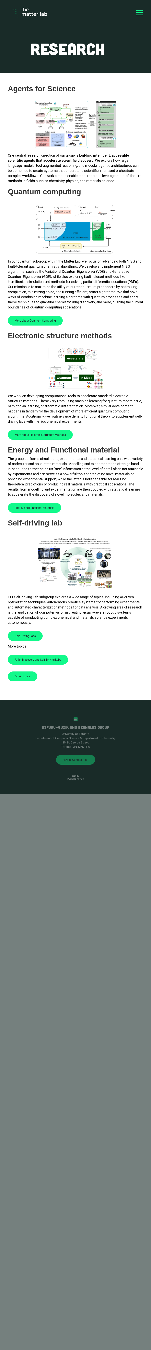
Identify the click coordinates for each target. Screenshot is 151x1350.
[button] (139, 13)
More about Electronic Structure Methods (40, 434)
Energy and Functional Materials (34, 507)
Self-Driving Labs (25, 636)
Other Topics (22, 676)
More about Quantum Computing (35, 320)
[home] (27, 13)
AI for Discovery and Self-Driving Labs (38, 659)
